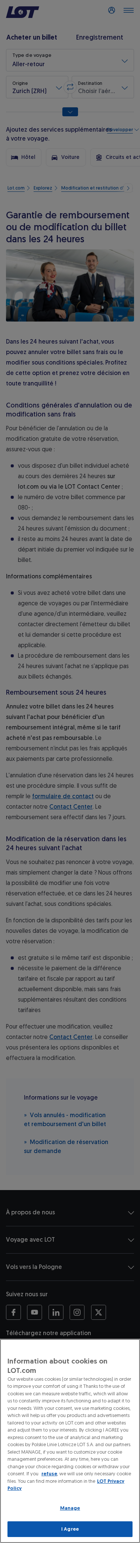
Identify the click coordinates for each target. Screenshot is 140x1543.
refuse (49, 1473)
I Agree (70, 1529)
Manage (70, 1508)
